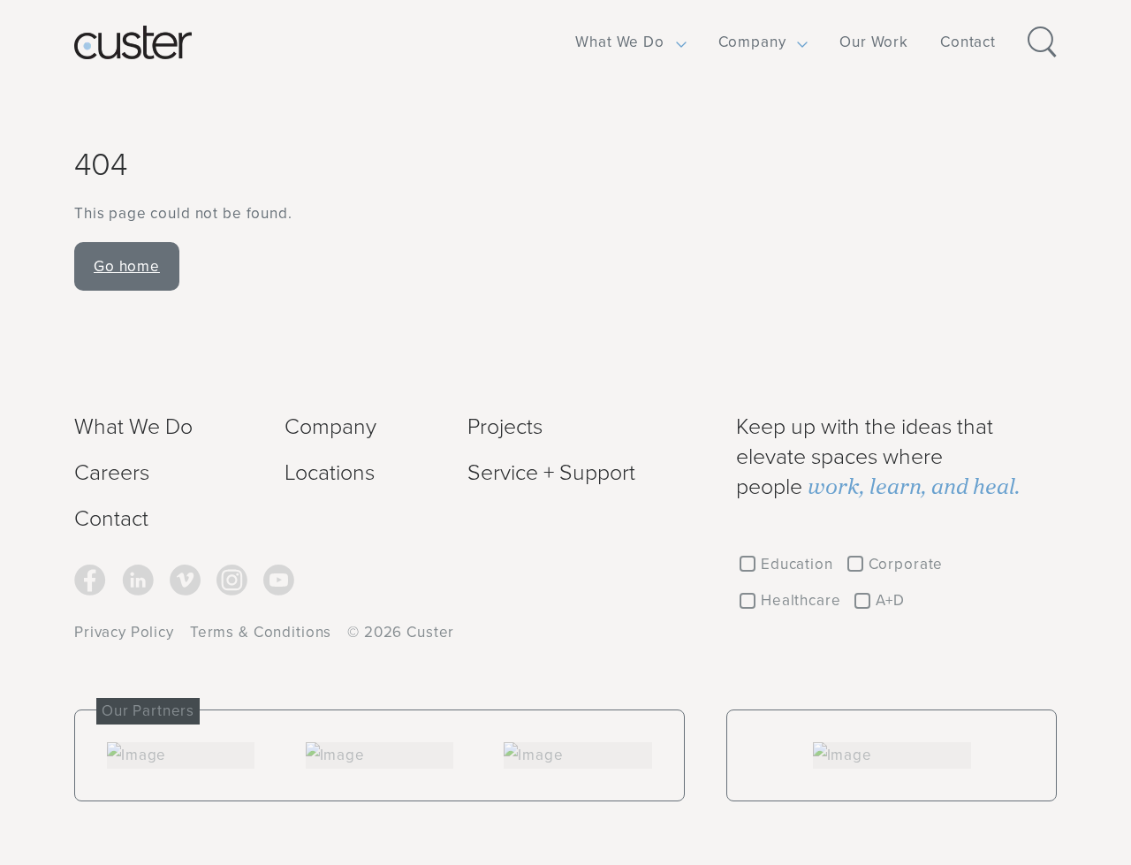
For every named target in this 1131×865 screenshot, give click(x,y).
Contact (968, 41)
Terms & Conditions (260, 631)
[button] (619, 42)
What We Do (619, 41)
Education (797, 563)
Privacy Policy (124, 631)
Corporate (906, 563)
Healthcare (801, 600)
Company (752, 41)
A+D (890, 600)
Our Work (873, 41)
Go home (127, 266)
